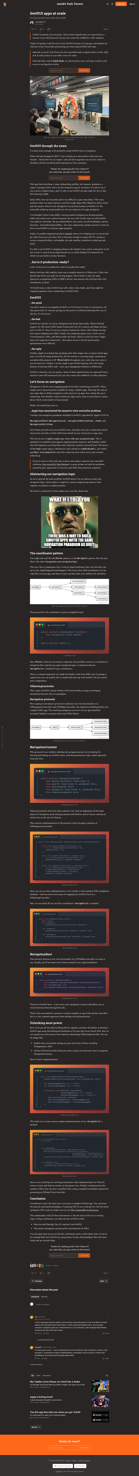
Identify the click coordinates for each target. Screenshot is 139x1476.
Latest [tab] (38, 1375)
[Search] (107, 4)
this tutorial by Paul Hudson (56, 464)
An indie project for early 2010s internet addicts (48, 1415)
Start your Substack (63, 1466)
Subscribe (121, 4)
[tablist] (39, 1297)
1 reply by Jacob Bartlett (45, 1340)
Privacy (68, 1460)
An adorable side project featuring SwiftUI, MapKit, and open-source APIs (57, 1385)
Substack (58, 1471)
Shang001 (38, 1347)
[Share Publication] (112, 4)
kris (36, 1317)
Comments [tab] (35, 1297)
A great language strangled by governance (46, 1400)
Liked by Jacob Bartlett (43, 1319)
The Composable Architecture (84, 1210)
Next (102, 1281)
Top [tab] (32, 1375)
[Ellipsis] (108, 1316)
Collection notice (84, 1460)
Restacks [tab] (44, 1297)
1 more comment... (36, 1364)
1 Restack (55, 1266)
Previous (38, 1281)
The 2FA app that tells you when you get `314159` (55, 1412)
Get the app (80, 1466)
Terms (74, 1460)
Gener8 (68, 233)
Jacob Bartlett (40, 22)
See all (34, 1427)
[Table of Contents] (2, 738)
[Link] (27, 146)
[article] (69, 1386)
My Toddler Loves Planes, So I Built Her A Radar (55, 1381)
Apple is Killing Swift (41, 1396)
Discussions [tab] (47, 1375)
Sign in (132, 4)
